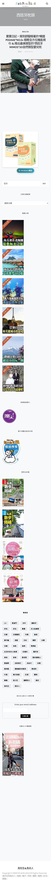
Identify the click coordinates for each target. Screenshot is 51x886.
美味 (5, 657)
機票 (34, 640)
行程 (5, 675)
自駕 (39, 663)
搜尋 (44, 183)
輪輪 (5, 680)
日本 (25, 640)
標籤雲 (25, 613)
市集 (26, 634)
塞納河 (34, 623)
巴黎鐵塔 (16, 634)
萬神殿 (6, 669)
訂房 (26, 675)
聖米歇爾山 (37, 657)
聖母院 (24, 657)
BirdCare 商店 (26, 171)
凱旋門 (14, 623)
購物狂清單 (25, 31)
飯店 (37, 680)
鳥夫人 (20, 51)
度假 (35, 634)
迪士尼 (15, 680)
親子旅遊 (16, 675)
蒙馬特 (34, 669)
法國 (5, 646)
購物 (35, 675)
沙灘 (43, 640)
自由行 (29, 663)
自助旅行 (18, 663)
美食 (14, 657)
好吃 (5, 629)
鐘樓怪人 (27, 680)
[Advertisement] (14, 110)
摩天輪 (6, 640)
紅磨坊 (25, 652)
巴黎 (5, 634)
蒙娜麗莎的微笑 (20, 669)
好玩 (14, 629)
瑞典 (23, 646)
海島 (14, 646)
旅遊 (16, 640)
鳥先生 (6, 686)
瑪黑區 (33, 646)
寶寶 (23, 629)
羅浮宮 (35, 652)
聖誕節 (6, 663)
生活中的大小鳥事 (10, 652)
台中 (24, 623)
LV (5, 623)
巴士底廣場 (35, 629)
